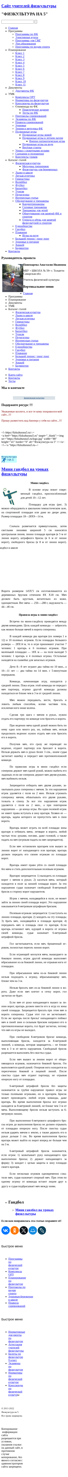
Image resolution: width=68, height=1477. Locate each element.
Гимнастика (22, 178)
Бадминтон (22, 248)
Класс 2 (19, 56)
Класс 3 (19, 59)
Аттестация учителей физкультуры (16, 1347)
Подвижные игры (26, 131)
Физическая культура (27, 163)
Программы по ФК (26, 34)
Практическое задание (35, 109)
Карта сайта (15, 374)
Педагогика (22, 194)
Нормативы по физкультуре (31, 100)
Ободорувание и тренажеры (32, 200)
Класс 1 (19, 53)
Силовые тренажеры (34, 207)
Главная (13, 27)
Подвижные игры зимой (37, 134)
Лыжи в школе (24, 172)
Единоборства (23, 226)
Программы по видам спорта (32, 46)
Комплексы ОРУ (25, 97)
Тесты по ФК (30, 112)
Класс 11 (20, 84)
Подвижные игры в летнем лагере (42, 137)
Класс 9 (19, 78)
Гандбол (20, 229)
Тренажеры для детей (35, 210)
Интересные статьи (26, 197)
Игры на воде (30, 235)
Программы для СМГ (28, 40)
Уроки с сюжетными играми (32, 150)
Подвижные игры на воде (37, 144)
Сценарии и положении (29, 153)
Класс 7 (19, 71)
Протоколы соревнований (30, 115)
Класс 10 (20, 81)
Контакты (14, 251)
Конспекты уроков (26, 156)
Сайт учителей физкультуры (28, 5)
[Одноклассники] (14, 1230)
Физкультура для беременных (40, 169)
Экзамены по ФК (25, 119)
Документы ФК (24, 90)
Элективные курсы (26, 37)
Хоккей (19, 244)
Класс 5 (19, 65)
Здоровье (20, 125)
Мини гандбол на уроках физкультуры (24, 471)
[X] (24, 1230)
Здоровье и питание (27, 241)
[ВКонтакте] (5, 1230)
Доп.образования (25, 43)
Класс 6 (19, 68)
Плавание (21, 232)
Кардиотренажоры (33, 204)
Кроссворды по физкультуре (32, 103)
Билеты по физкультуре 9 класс (15, 1357)
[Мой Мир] (33, 1230)
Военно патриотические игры (47, 141)
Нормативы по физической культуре (15, 1377)
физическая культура (34, 398)
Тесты (12, 381)
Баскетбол (21, 188)
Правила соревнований (29, 122)
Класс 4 (19, 62)
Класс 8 (19, 75)
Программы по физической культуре (15, 1263)
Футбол (19, 185)
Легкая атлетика (25, 175)
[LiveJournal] (42, 1230)
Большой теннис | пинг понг (32, 238)
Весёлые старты (31, 147)
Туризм (19, 191)
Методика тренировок (35, 166)
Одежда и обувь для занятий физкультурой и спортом (39, 221)
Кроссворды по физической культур (15, 1390)
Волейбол (21, 182)
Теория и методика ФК (29, 128)
